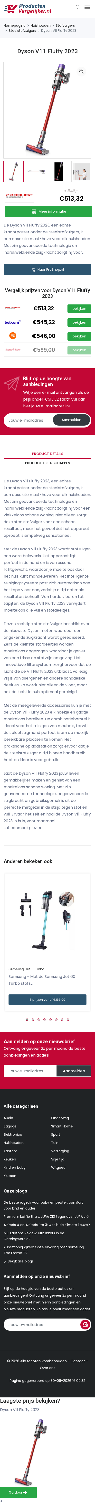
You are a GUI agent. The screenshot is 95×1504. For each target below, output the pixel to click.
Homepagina (15, 25)
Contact (78, 1361)
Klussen (10, 1175)
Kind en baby (15, 1167)
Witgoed (58, 1167)
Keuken (10, 1159)
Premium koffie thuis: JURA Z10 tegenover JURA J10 (46, 1216)
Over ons (47, 1367)
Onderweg (60, 1118)
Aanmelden (71, 419)
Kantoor (10, 1151)
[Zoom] (81, 71)
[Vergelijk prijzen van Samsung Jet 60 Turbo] (47, 920)
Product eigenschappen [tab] (47, 463)
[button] (27, 1019)
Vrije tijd (57, 1159)
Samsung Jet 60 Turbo (26, 969)
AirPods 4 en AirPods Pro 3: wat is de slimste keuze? (47, 1224)
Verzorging (60, 1151)
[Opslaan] (85, 1324)
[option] (13, 171)
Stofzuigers (65, 25)
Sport (55, 1134)
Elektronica (13, 1134)
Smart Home (62, 1126)
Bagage (10, 1126)
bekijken (79, 308)
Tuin (54, 1142)
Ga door (16, 1492)
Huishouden (41, 25)
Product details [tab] (47, 453)
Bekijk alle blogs (20, 1261)
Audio (8, 1118)
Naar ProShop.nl (50, 269)
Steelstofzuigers (22, 30)
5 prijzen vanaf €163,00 (47, 1000)
